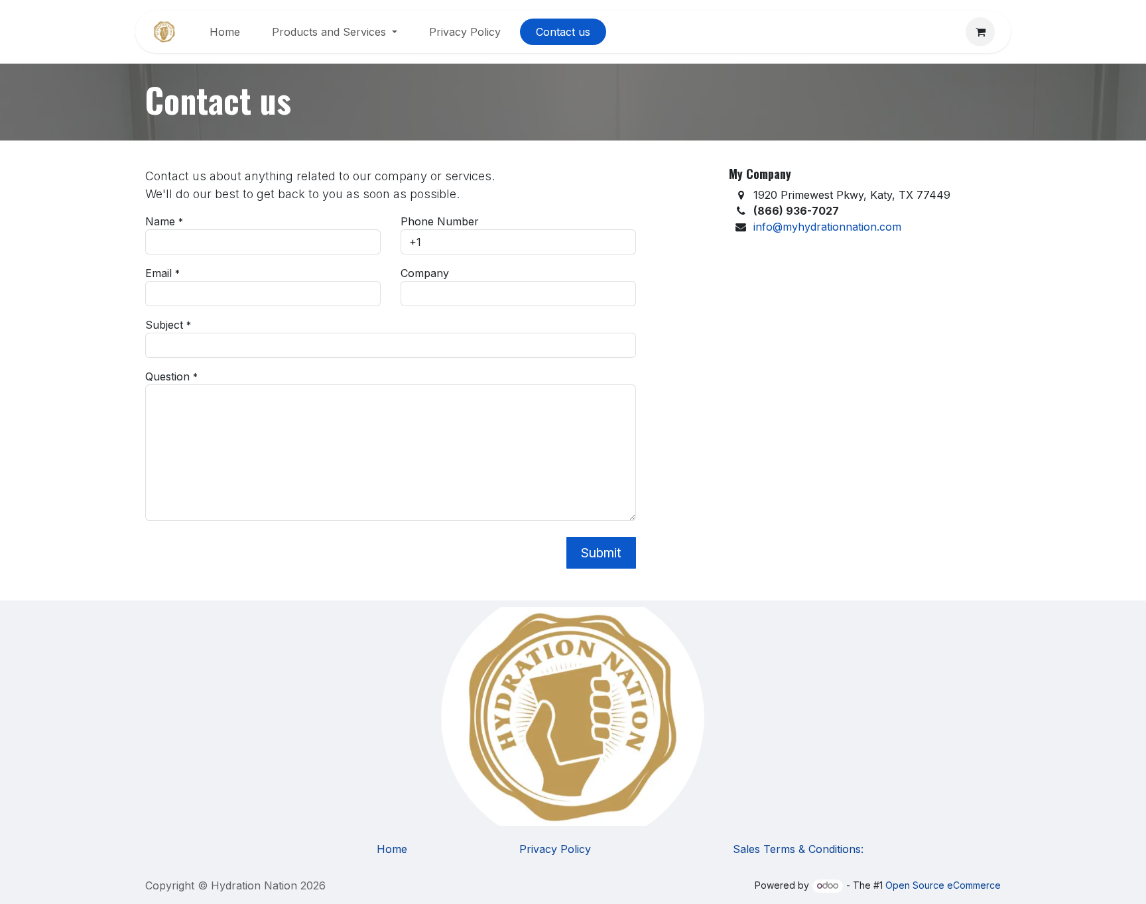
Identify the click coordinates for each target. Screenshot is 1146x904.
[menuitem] (225, 32)
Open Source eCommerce (943, 885)
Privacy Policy (555, 849)
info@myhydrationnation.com (827, 226)
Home (392, 849)
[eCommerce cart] (980, 31)
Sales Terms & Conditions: (798, 849)
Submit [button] (601, 553)
